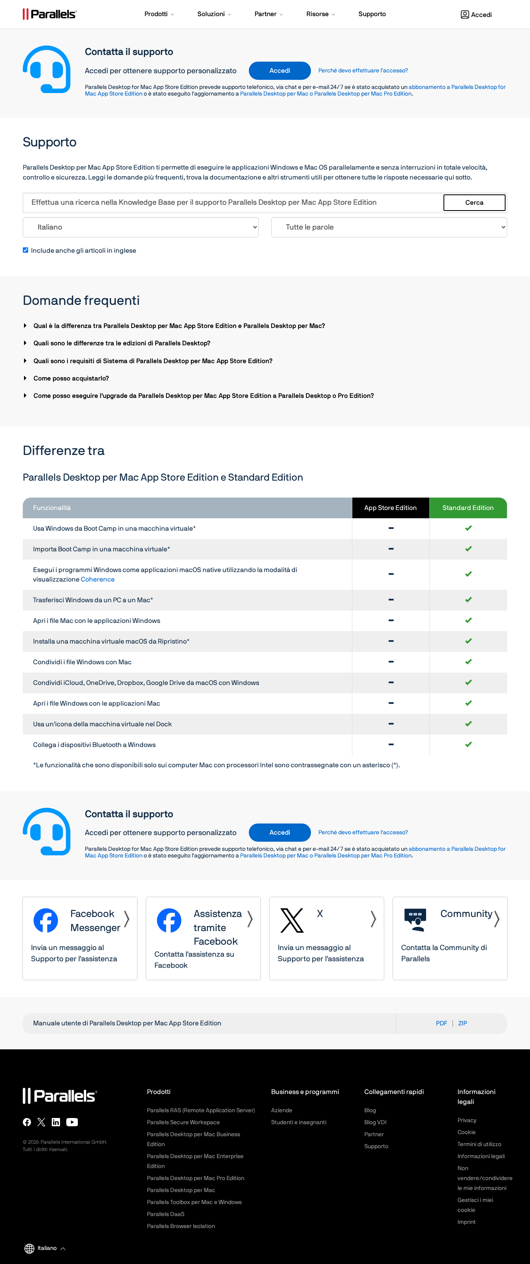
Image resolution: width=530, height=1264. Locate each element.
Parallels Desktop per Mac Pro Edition (195, 1178)
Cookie (467, 1132)
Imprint (467, 1222)
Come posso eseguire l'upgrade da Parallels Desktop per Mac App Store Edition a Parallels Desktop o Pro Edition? (204, 396)
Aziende (281, 1110)
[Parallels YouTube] (72, 1122)
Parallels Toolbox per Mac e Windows (194, 1202)
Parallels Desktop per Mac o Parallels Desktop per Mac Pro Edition (326, 94)
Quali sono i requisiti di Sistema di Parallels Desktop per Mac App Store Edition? (154, 361)
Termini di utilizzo (479, 1144)
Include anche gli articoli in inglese (83, 250)
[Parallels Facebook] (27, 1122)
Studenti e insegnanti (298, 1122)
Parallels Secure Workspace (183, 1122)
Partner (374, 1134)
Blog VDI (375, 1122)
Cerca (474, 202)
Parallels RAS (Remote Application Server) (201, 1110)
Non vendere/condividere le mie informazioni (485, 1178)
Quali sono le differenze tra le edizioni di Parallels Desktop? (123, 343)
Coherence (98, 579)
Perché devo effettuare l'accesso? (363, 71)
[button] (160, 15)
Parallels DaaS (165, 1214)
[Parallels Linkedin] (56, 1122)
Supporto (376, 1146)
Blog (370, 1110)
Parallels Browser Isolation (181, 1226)
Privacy (467, 1120)
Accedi (481, 15)
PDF (441, 1023)
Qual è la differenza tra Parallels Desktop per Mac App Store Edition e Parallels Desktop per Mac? (180, 326)
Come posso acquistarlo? (72, 378)
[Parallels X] (41, 1122)
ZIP (462, 1023)
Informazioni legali (481, 1156)
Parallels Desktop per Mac (181, 1190)
